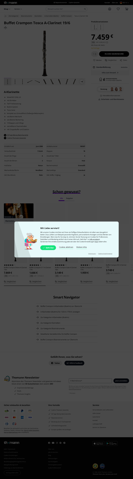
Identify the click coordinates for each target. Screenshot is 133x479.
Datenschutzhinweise (105, 254)
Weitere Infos (81, 247)
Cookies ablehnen (66, 247)
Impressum (92, 254)
